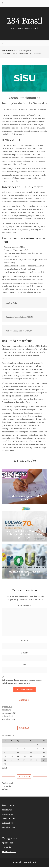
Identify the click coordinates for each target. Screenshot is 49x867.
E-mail (24, 653)
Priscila (33, 109)
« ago (4, 768)
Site (24, 665)
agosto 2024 (7, 710)
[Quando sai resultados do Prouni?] (24, 561)
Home (16, 51)
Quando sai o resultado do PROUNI (19, 317)
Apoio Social (7, 783)
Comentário (24, 606)
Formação (25, 51)
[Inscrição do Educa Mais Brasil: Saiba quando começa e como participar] (24, 524)
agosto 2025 (7, 707)
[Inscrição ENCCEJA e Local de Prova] (24, 486)
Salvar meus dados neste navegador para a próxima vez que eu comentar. (21, 681)
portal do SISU (18, 247)
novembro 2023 (9, 713)
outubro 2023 (7, 716)
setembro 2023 (8, 719)
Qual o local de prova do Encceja (18, 331)
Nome (24, 641)
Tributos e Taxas (9, 789)
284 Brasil (24, 22)
